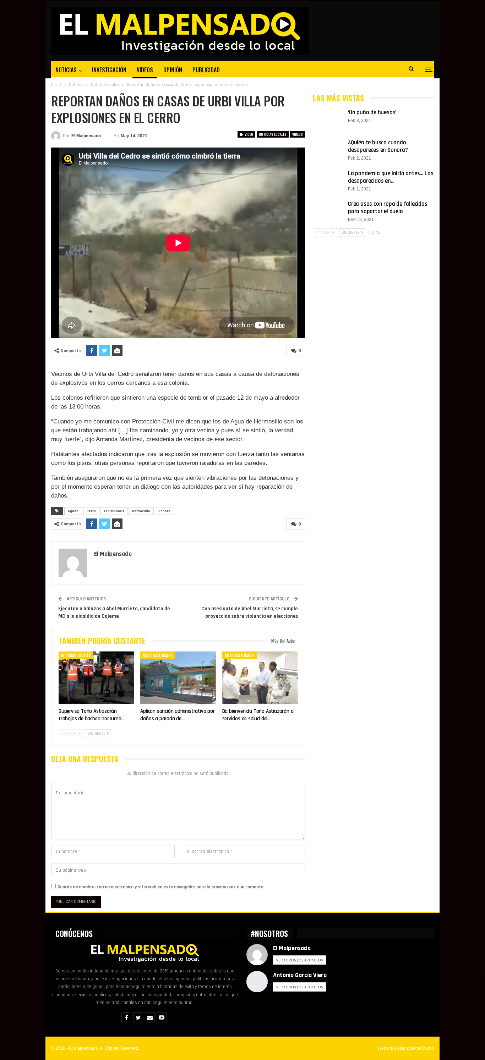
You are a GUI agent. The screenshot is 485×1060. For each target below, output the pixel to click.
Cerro (91, 511)
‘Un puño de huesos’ (372, 112)
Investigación (109, 70)
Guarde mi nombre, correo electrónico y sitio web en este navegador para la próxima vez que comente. (161, 887)
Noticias (66, 70)
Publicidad (206, 70)
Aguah (73, 511)
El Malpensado (292, 948)
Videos (145, 70)
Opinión (172, 70)
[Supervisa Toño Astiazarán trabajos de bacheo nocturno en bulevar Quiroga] (96, 677)
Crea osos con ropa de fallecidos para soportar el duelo (387, 207)
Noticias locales (273, 134)
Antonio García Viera (300, 975)
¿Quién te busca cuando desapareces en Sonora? (378, 146)
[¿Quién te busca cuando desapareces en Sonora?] (328, 150)
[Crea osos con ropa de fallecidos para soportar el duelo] (328, 211)
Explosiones (114, 511)
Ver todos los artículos (299, 960)
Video (248, 134)
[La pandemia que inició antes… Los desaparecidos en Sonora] (328, 181)
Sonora (164, 511)
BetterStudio (422, 1048)
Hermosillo (141, 511)
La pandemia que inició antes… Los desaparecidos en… (390, 177)
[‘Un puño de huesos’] (328, 120)
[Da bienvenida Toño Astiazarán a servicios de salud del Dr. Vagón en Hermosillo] (260, 677)
